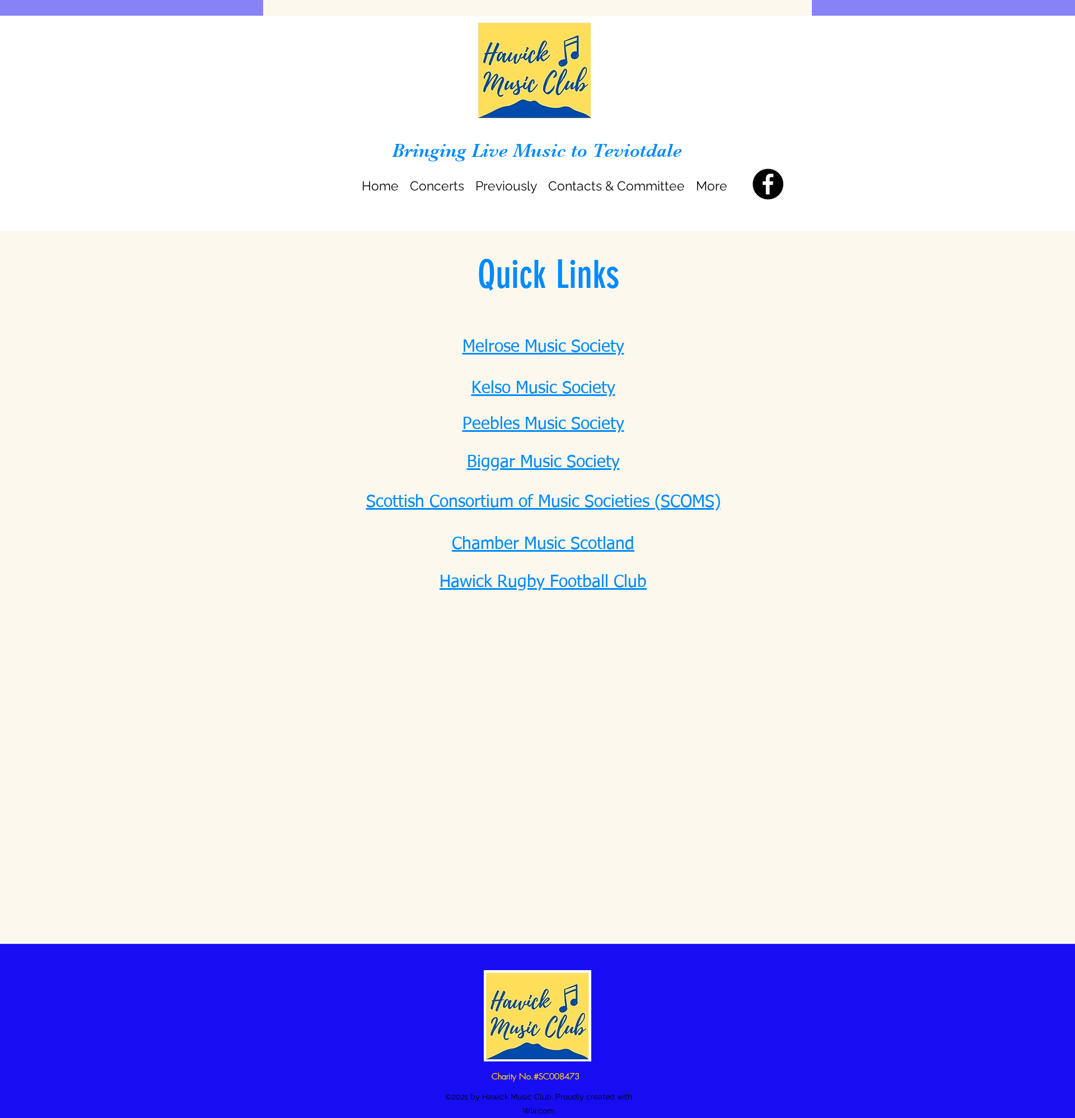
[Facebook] (767, 184)
